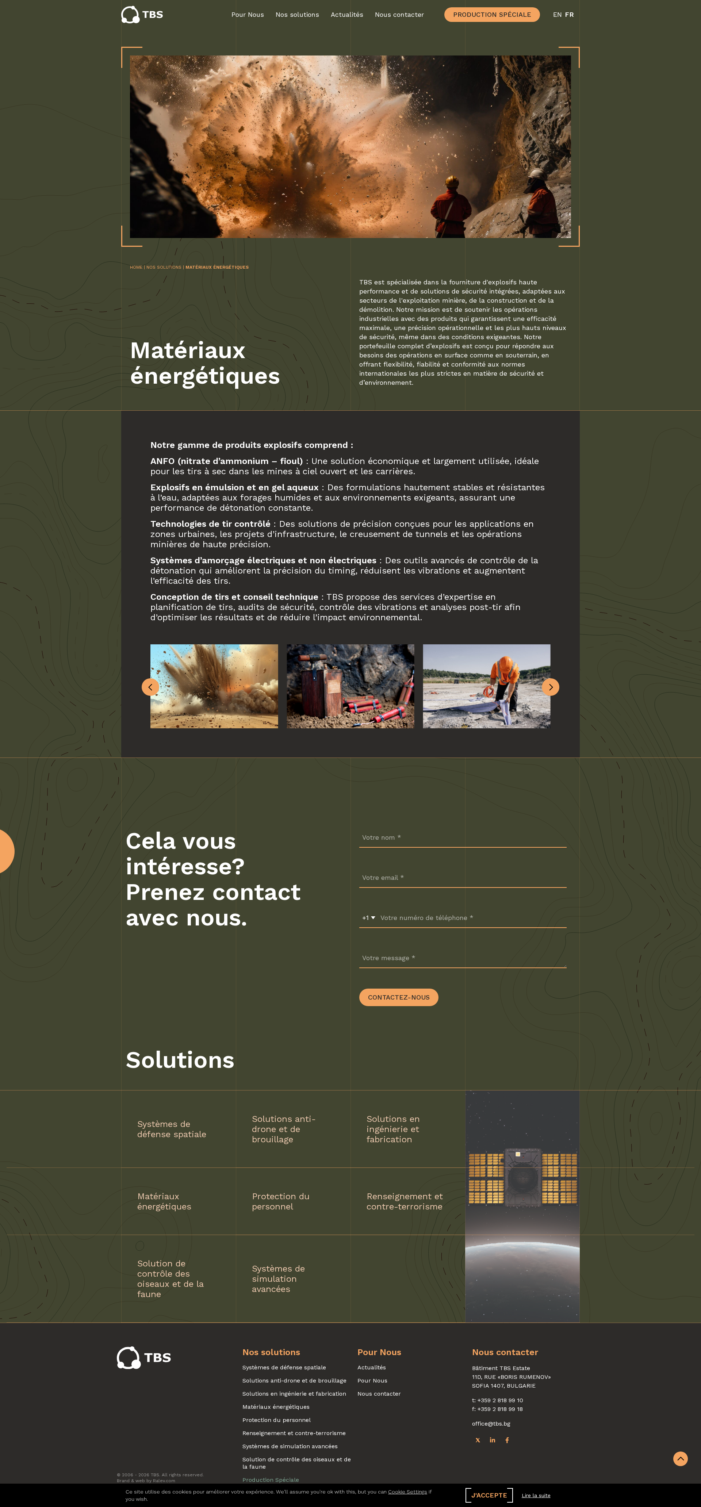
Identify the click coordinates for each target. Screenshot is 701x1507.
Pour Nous (247, 14)
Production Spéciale (492, 14)
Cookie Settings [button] (407, 1492)
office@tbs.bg (491, 1423)
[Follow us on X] (478, 1440)
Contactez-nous (399, 997)
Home (136, 267)
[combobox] (368, 917)
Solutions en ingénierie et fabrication (294, 1393)
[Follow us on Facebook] (507, 1440)
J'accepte (489, 1495)
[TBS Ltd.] (143, 14)
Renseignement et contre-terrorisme (294, 1433)
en (557, 14)
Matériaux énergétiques (276, 1406)
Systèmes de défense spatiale (284, 1367)
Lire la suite (536, 1495)
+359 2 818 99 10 (500, 1400)
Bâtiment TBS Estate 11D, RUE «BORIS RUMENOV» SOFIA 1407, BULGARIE (511, 1377)
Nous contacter (399, 14)
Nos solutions (297, 14)
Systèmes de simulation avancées (290, 1446)
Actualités (347, 14)
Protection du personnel (276, 1419)
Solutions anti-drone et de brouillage (294, 1380)
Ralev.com (164, 1480)
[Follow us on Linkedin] (492, 1440)
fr (569, 14)
